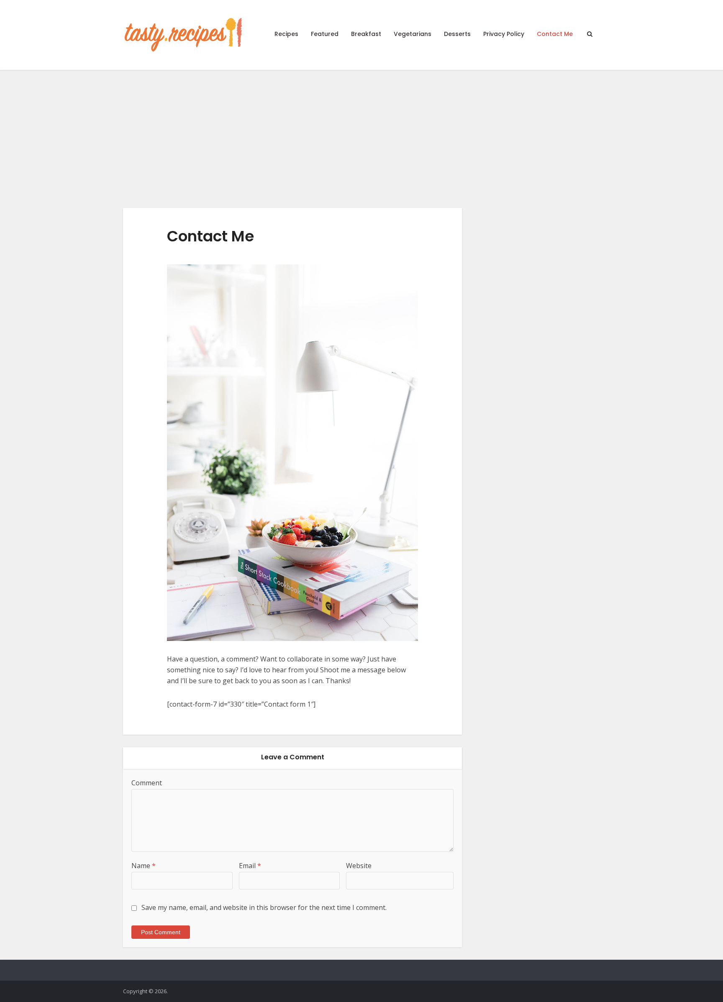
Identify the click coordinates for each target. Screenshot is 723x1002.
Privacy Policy (503, 34)
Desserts (457, 34)
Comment (146, 782)
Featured (324, 34)
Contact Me (555, 34)
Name (143, 865)
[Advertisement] (361, 132)
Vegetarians (412, 34)
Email (250, 865)
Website (359, 865)
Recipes (286, 34)
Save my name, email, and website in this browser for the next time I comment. (264, 907)
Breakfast (366, 34)
